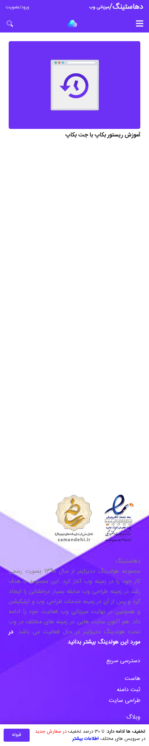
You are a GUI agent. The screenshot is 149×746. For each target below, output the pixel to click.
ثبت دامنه (128, 690)
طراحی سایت (124, 701)
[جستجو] (10, 23)
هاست (132, 679)
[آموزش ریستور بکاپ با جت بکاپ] (74, 85)
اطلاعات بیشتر (85, 739)
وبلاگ (132, 717)
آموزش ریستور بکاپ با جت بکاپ (102, 135)
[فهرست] (139, 23)
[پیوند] (72, 23)
